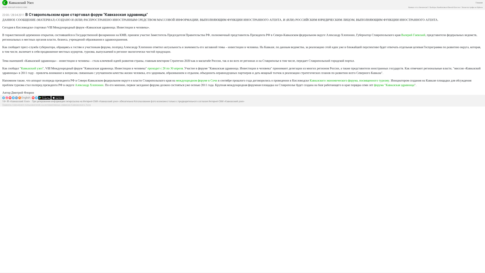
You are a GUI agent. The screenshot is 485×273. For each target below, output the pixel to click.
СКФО (4, 7)
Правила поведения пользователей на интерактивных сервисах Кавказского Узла (46, 105)
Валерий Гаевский (413, 35)
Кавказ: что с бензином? (418, 7)
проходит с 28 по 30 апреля (165, 68)
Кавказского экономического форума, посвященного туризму (349, 80)
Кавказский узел (31, 68)
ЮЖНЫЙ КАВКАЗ (15, 7)
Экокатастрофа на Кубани (472, 7)
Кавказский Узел (21, 2)
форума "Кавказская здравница (394, 85)
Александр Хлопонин (88, 85)
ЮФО (25, 7)
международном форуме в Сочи (196, 80)
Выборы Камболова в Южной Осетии (445, 7)
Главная (479, 3)
